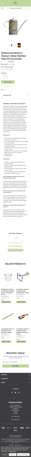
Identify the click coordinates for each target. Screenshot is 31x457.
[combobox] (15, 8)
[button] (15, 95)
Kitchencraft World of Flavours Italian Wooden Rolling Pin (7, 330)
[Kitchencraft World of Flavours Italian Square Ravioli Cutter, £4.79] (23, 276)
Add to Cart (6, 302)
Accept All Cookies (23, 454)
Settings (4, 454)
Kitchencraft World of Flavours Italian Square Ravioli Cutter (22, 291)
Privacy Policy (13, 451)
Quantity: (4, 73)
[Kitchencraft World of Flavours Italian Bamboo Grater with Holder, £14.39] (23, 316)
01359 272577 (16, 419)
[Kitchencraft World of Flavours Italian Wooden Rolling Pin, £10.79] (7, 316)
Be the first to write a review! (15, 250)
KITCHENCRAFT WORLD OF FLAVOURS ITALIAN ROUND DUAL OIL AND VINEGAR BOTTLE (7, 292)
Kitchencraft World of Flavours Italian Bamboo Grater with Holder (22, 331)
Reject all (12, 454)
